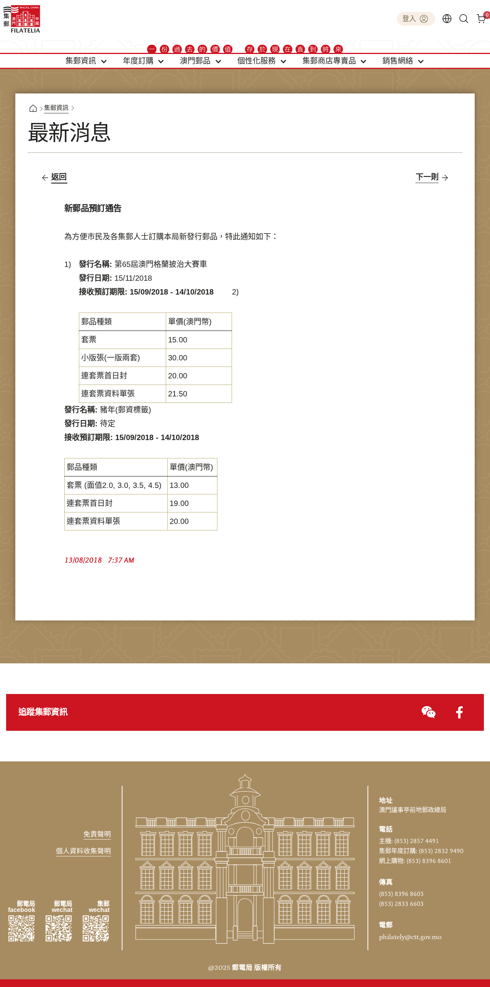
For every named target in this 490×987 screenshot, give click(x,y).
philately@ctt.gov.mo (410, 937)
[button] (86, 61)
